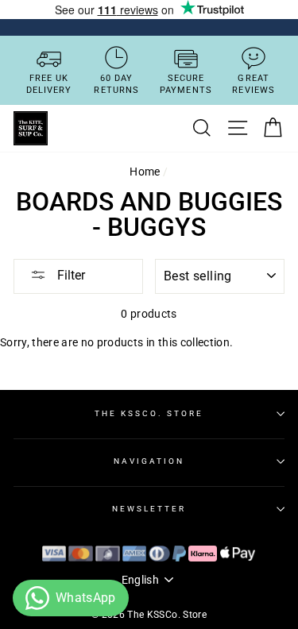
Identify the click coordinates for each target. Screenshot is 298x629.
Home (145, 171)
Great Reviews (253, 84)
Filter (69, 275)
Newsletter (149, 508)
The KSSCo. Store (149, 413)
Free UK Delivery (49, 84)
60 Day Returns (116, 84)
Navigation (149, 461)
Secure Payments (186, 84)
